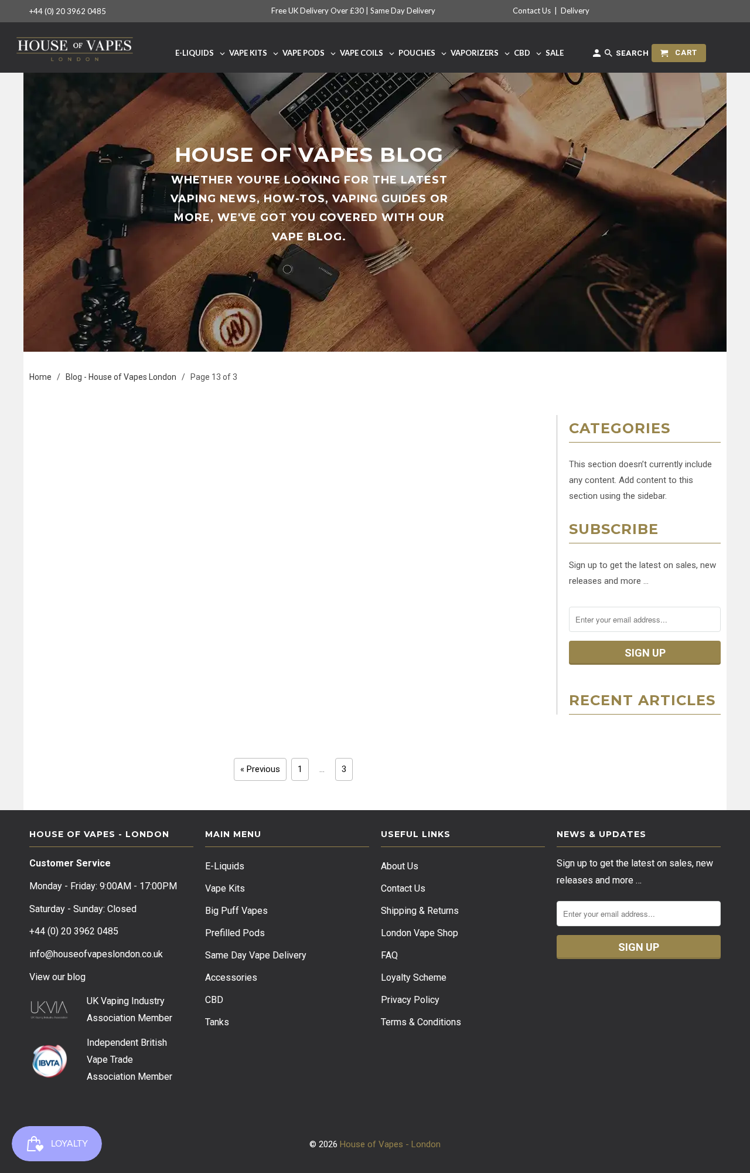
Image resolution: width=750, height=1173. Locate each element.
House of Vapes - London (390, 1144)
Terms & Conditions (421, 1022)
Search (631, 53)
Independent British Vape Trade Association (127, 1059)
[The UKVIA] (49, 1016)
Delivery (575, 10)
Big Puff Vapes (236, 910)
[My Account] (597, 55)
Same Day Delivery (402, 10)
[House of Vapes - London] (75, 47)
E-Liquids (224, 866)
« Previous (260, 769)
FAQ (389, 955)
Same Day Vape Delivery (255, 955)
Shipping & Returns (420, 910)
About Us (399, 866)
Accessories (231, 977)
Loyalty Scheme (413, 977)
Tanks (217, 1022)
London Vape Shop (419, 933)
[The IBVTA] (49, 1076)
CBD (214, 999)
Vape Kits (225, 888)
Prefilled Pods (235, 933)
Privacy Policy (410, 999)
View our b (57, 976)
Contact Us (532, 10)
